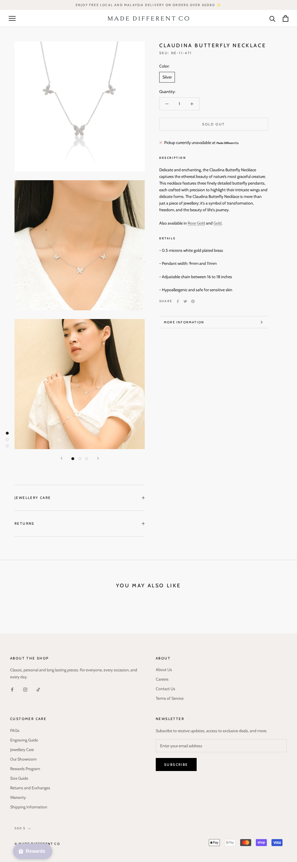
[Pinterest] (193, 301)
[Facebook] (178, 301)
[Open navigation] (12, 18)
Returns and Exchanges (30, 787)
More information (184, 322)
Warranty (18, 797)
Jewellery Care (33, 497)
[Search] (272, 18)
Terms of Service (170, 698)
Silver (167, 77)
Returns (25, 523)
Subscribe (176, 764)
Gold (217, 223)
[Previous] (61, 458)
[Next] (98, 458)
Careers (162, 679)
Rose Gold (196, 223)
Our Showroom (23, 759)
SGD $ (20, 828)
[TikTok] (38, 689)
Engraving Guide (24, 740)
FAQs (14, 730)
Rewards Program (25, 768)
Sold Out (213, 124)
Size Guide (19, 778)
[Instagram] (25, 689)
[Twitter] (185, 301)
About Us (164, 669)
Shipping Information (28, 807)
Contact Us (165, 688)
